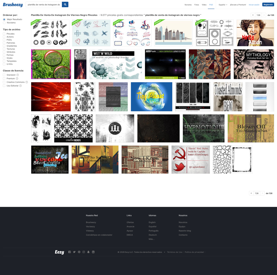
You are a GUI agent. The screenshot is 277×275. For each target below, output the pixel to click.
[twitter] (74, 252)
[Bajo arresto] (210, 64)
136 (258, 15)
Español (152, 226)
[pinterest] (79, 252)
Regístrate (268, 4)
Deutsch (153, 235)
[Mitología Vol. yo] (254, 64)
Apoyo (130, 230)
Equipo (182, 226)
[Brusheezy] (13, 5)
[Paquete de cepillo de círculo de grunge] (50, 33)
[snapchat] (88, 252)
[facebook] (69, 252)
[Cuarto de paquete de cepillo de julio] (132, 33)
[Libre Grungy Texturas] (232, 159)
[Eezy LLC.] (59, 252)
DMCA (130, 235)
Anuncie (130, 226)
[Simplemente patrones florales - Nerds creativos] (73, 128)
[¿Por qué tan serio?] (95, 159)
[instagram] (84, 252)
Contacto (183, 235)
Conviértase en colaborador (99, 235)
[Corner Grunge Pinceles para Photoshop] (115, 128)
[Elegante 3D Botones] (259, 96)
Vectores (188, 5)
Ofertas (130, 222)
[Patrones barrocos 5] (85, 96)
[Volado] (251, 128)
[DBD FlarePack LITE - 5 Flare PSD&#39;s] (165, 64)
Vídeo (204, 5)
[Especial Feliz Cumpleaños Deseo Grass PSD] (51, 64)
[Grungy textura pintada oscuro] (158, 128)
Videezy (90, 230)
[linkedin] (93, 252)
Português (154, 230)
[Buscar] (65, 4)
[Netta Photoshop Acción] (255, 33)
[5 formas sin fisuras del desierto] (113, 96)
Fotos (196, 5)
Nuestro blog (185, 230)
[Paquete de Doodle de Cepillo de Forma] (91, 33)
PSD (211, 5)
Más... (152, 239)
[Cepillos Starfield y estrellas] (80, 64)
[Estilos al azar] (50, 159)
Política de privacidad (194, 252)
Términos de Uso (174, 252)
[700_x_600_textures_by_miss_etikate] (192, 96)
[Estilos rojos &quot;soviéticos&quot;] (190, 159)
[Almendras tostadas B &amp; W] (228, 96)
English (152, 222)
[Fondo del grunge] (204, 128)
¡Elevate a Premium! (238, 5)
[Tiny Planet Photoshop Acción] (151, 96)
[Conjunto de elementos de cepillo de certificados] (214, 33)
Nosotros (183, 222)
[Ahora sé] (145, 159)
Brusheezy (91, 222)
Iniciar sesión (254, 5)
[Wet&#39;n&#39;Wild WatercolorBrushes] (115, 64)
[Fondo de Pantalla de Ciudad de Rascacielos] (173, 33)
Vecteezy (90, 226)
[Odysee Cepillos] (51, 96)
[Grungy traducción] (41, 128)
